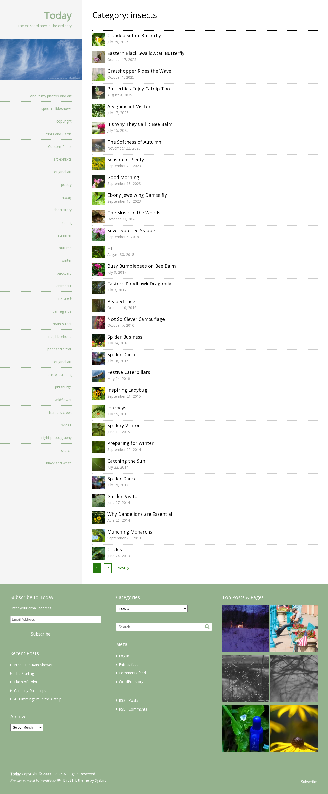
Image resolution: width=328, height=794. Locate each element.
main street (62, 323)
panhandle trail (59, 349)
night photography (56, 437)
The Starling (24, 673)
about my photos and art (51, 96)
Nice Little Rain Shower (33, 664)
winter (66, 260)
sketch (66, 450)
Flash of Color (25, 681)
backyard (64, 273)
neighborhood (60, 336)
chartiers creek (59, 412)
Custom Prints (60, 146)
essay (67, 197)
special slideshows (56, 108)
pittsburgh (63, 387)
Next (121, 568)
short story (63, 209)
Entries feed (129, 664)
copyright (64, 121)
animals (62, 285)
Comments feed (132, 672)
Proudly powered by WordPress (33, 780)
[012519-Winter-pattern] (246, 679)
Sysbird (101, 780)
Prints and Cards (58, 134)
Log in (124, 655)
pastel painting (60, 374)
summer (65, 235)
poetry (66, 184)
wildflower (63, 399)
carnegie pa (62, 311)
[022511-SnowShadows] (294, 679)
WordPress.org (131, 681)
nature (63, 298)
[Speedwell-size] (246, 729)
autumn (65, 247)
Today (58, 15)
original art (63, 171)
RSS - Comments (133, 709)
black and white (59, 463)
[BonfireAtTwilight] (246, 629)
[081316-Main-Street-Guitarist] (294, 629)
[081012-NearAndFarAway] (294, 729)
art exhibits (63, 159)
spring (67, 222)
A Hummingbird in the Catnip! (38, 699)
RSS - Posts (128, 700)
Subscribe (40, 634)
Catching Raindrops (30, 690)
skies (65, 425)
